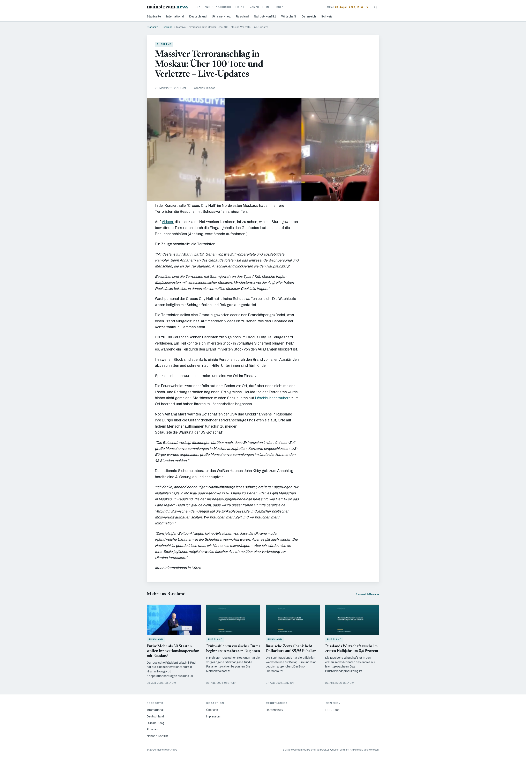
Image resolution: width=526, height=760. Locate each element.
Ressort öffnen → (367, 594)
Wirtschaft (288, 16)
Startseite (154, 16)
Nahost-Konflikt (265, 16)
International (175, 16)
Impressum (213, 716)
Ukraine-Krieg (221, 16)
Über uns (212, 709)
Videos (167, 222)
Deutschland (197, 16)
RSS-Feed (332, 709)
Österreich (308, 16)
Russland (242, 16)
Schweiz (326, 16)
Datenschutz (275, 709)
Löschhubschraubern (273, 398)
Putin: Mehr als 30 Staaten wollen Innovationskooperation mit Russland (173, 651)
